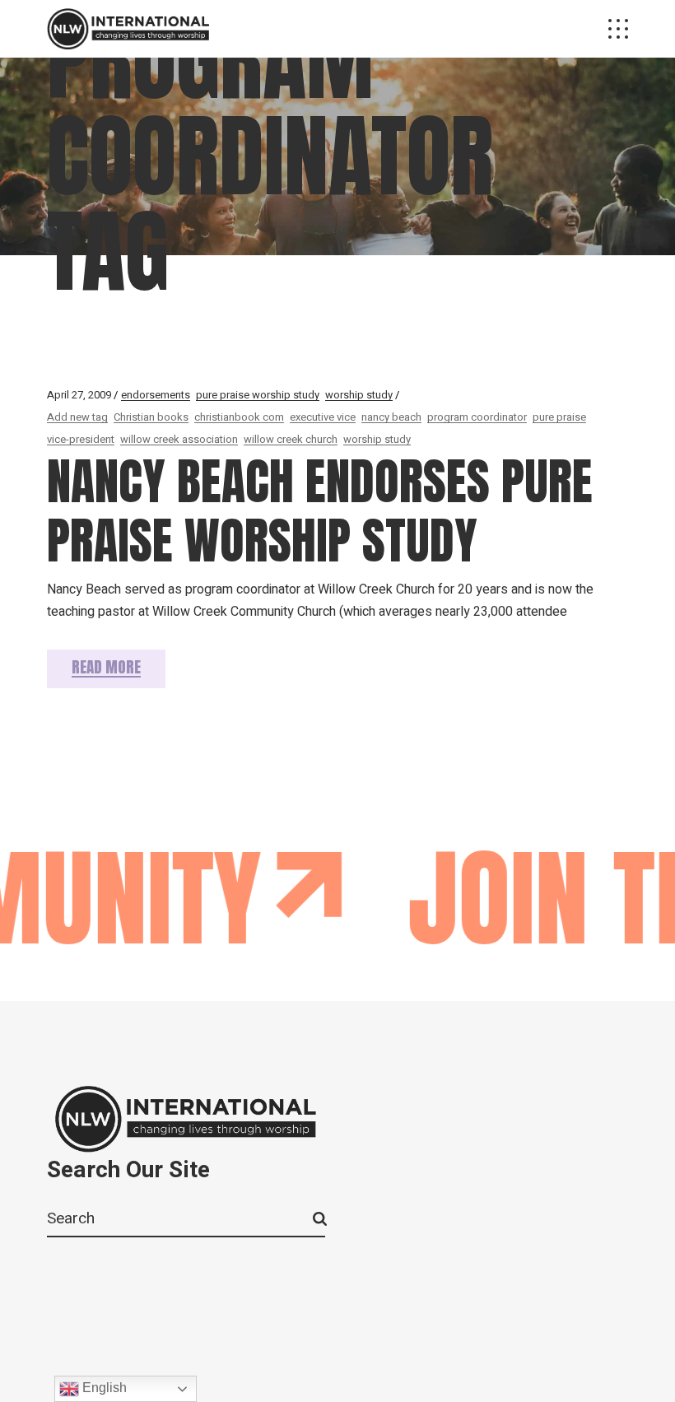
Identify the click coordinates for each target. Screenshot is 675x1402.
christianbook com (239, 417)
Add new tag (77, 417)
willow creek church (291, 439)
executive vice (323, 417)
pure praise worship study (257, 395)
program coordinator (477, 417)
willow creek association (179, 439)
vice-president (80, 439)
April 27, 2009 (79, 395)
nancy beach (391, 417)
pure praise (559, 417)
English (103, 1388)
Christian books (151, 417)
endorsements (155, 395)
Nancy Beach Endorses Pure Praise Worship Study (320, 511)
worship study (359, 395)
